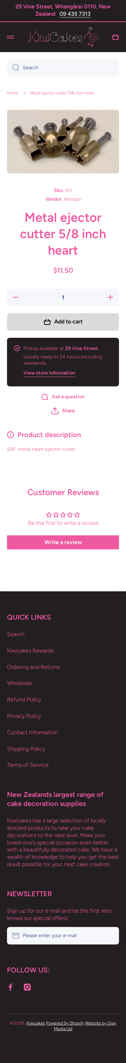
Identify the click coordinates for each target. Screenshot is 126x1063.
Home (13, 93)
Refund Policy (24, 699)
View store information (49, 373)
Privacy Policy (24, 716)
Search (15, 634)
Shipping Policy (26, 748)
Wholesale (19, 683)
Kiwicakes (36, 1023)
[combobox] (63, 68)
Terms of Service (28, 765)
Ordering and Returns (33, 667)
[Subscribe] (110, 935)
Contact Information (32, 732)
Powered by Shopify (65, 1023)
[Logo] (63, 37)
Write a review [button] (63, 542)
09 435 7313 (75, 13)
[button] (63, 410)
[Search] (13, 68)
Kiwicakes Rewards (30, 650)
